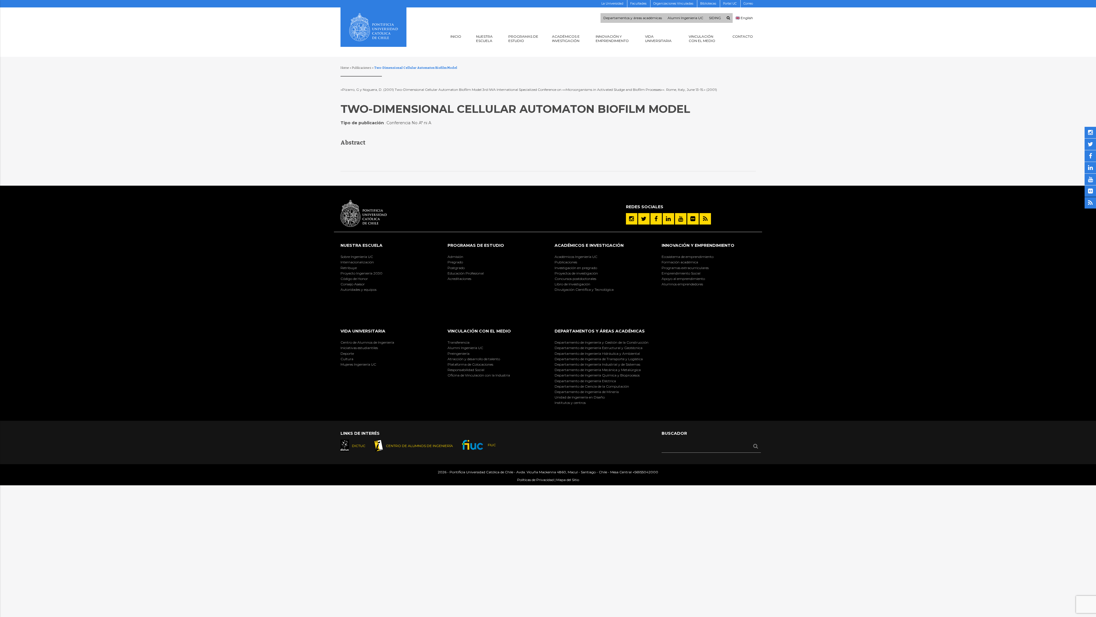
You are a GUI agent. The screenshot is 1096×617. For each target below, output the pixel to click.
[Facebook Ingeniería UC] (656, 219)
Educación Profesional (466, 273)
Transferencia (459, 342)
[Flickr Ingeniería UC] (693, 219)
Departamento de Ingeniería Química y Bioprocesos (597, 375)
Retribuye (349, 268)
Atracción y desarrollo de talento (474, 359)
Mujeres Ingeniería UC (358, 364)
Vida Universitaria (363, 331)
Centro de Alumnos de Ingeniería (367, 342)
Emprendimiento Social (681, 273)
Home (345, 68)
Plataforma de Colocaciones (470, 364)
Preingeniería (459, 353)
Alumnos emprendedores (682, 284)
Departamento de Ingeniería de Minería (587, 392)
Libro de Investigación (572, 284)
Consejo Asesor (353, 284)
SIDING (715, 18)
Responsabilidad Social (466, 370)
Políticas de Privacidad (535, 480)
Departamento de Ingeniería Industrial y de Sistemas (597, 364)
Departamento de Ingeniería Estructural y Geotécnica (598, 348)
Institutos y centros (570, 402)
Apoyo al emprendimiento (683, 279)
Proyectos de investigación (576, 273)
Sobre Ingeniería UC (357, 257)
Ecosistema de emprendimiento (688, 257)
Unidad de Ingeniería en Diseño (580, 397)
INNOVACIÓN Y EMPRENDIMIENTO (698, 245)
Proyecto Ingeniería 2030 (361, 273)
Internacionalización (357, 262)
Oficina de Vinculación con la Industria (479, 375)
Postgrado (456, 268)
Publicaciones (361, 68)
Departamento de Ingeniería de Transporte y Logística (599, 359)
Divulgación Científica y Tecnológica (584, 289)
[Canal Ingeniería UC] (680, 219)
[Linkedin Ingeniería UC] (668, 219)
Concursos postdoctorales (575, 279)
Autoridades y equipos (358, 289)
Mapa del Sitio (567, 480)
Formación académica (680, 262)
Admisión (455, 257)
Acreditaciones (459, 279)
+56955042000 (645, 472)
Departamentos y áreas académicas (632, 18)
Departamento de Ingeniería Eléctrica (585, 381)
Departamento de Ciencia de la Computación (592, 386)
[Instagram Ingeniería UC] (631, 219)
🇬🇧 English (744, 18)
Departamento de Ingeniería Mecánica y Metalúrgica (598, 370)
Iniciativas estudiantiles (359, 348)
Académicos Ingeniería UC (576, 257)
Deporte (347, 353)
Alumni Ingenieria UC (685, 18)
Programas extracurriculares (685, 268)
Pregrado (455, 262)
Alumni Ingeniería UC (465, 348)
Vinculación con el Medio (479, 331)
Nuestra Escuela (361, 245)
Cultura (347, 359)
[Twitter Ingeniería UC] (644, 219)
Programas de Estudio (476, 245)
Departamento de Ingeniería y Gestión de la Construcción (601, 342)
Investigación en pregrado (576, 268)
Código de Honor (354, 279)
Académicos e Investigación (589, 245)
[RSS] (705, 219)
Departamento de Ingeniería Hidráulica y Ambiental (597, 353)
